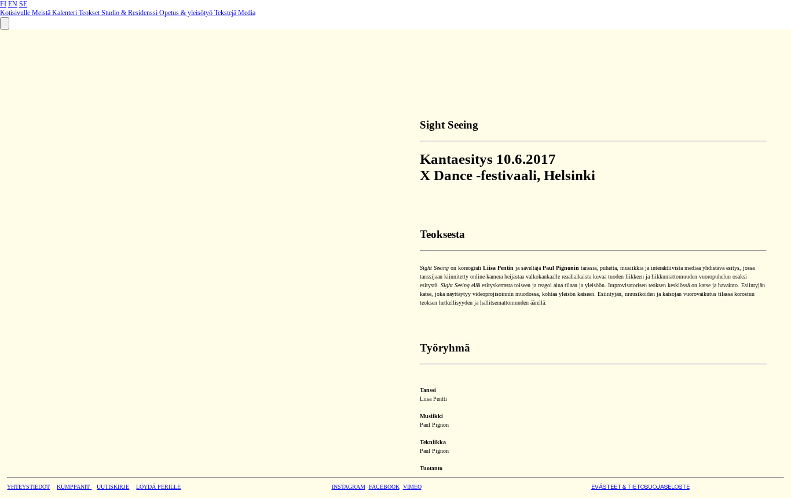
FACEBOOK (384, 487)
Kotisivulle (16, 13)
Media (246, 13)
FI (3, 4)
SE (23, 4)
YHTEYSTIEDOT (28, 487)
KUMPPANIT (74, 487)
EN (12, 4)
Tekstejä (226, 13)
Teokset (90, 13)
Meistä (42, 13)
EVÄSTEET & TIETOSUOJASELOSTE (640, 487)
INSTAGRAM (348, 487)
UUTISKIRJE (113, 487)
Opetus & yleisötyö (186, 13)
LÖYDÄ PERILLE (158, 487)
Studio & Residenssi (130, 13)
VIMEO (412, 487)
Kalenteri (65, 13)
